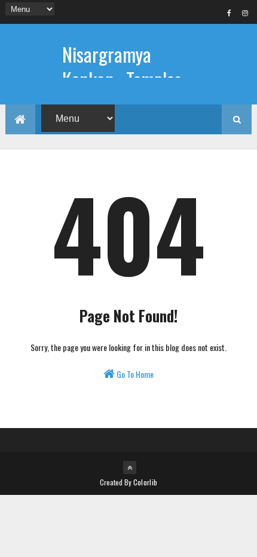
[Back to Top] (129, 467)
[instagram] (245, 12)
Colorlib (145, 482)
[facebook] (228, 12)
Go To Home (134, 374)
